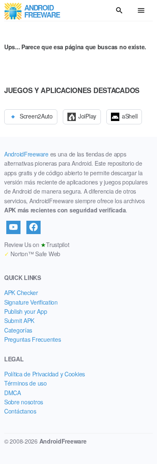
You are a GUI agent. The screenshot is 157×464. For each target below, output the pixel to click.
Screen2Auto (36, 116)
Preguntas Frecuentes (32, 339)
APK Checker (21, 292)
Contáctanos (20, 411)
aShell (129, 116)
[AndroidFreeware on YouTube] (13, 227)
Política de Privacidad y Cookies (44, 374)
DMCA (12, 392)
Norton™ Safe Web (32, 254)
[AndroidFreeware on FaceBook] (33, 227)
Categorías (18, 330)
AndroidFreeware (26, 154)
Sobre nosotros (23, 402)
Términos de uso (25, 383)
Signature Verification (31, 302)
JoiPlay (87, 116)
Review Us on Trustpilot (36, 244)
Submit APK (19, 320)
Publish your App (25, 311)
